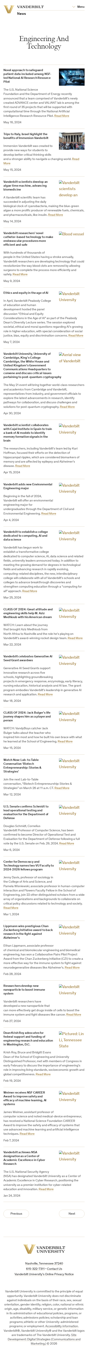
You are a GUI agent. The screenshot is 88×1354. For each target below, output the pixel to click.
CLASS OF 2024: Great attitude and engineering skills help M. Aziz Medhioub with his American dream (28, 613)
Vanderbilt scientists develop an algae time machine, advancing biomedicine (25, 185)
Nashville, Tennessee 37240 (44, 1263)
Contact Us (54, 1269)
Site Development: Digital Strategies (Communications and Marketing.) (44, 1340)
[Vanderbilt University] (44, 1249)
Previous (16, 1213)
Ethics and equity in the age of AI (25, 293)
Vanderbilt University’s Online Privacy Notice (44, 1274)
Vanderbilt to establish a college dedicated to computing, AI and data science (25, 535)
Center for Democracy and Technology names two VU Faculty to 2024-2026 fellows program (28, 865)
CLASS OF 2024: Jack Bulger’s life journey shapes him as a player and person (27, 716)
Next (72, 1213)
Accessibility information (61, 1326)
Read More (61, 116)
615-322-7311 (35, 1269)
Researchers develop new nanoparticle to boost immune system (24, 989)
